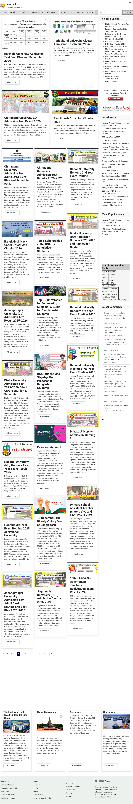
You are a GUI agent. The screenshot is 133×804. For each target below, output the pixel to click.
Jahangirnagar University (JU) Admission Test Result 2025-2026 (16, 315)
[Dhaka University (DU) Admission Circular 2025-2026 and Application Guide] (83, 221)
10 (44, 654)
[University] (70, 12)
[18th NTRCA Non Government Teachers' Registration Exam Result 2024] (83, 568)
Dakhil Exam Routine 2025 (115, 44)
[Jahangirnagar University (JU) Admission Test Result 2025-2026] (17, 298)
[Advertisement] (50, 685)
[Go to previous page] (8, 654)
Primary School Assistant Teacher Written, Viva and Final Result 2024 (81, 510)
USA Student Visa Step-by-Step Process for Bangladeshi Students (48, 381)
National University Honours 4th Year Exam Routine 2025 (82, 311)
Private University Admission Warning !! (82, 435)
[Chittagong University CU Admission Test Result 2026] (25, 102)
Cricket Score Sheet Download (116, 54)
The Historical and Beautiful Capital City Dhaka (15, 715)
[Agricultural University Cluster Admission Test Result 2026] (75, 27)
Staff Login (70, 796)
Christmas (75, 712)
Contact (69, 793)
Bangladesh (41, 741)
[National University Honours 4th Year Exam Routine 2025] (83, 295)
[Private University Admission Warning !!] (83, 420)
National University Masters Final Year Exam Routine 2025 (82, 369)
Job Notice (5, 782)
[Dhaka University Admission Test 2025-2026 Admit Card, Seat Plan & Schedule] (17, 368)
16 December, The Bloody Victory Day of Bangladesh (49, 521)
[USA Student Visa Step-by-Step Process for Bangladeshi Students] (50, 362)
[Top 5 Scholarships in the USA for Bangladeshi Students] (50, 228)
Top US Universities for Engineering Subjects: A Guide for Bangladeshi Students (49, 307)
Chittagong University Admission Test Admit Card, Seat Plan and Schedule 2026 (16, 175)
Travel (78, 12)
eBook (35, 792)
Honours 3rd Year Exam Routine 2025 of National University (17, 530)
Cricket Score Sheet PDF (114, 76)
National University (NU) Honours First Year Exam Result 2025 (16, 467)
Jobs (24, 12)
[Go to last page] (51, 654)
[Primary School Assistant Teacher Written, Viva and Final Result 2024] (83, 493)
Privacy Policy (71, 790)
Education (36, 12)
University (65, 12)
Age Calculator (6, 792)
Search (128, 12)
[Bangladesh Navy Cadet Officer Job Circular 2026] (17, 229)
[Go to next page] (48, 654)
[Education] (42, 12)
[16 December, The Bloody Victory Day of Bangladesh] (50, 505)
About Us (69, 783)
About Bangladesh (47, 712)
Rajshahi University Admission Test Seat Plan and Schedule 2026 (24, 57)
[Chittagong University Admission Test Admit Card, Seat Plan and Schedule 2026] (17, 155)
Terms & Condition (73, 787)
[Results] (17, 12)
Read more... (112, 333)
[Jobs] (27, 12)
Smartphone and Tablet (9, 788)
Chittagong (109, 712)
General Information (8, 785)
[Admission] (56, 12)
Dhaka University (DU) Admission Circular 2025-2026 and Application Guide (82, 240)
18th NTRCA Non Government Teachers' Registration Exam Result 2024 (82, 585)
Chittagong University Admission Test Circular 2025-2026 (49, 173)
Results (13, 12)
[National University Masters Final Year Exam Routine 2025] (83, 353)
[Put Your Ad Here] (116, 109)
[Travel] (82, 12)
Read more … (13, 82)
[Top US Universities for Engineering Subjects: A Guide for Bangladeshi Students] (50, 291)
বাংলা (130, 3)
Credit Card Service (8, 795)
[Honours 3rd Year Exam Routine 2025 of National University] (17, 513)
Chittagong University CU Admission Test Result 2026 (22, 119)
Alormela (12, 4)
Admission (51, 12)
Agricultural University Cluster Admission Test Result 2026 (73, 42)
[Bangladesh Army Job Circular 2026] (75, 102)
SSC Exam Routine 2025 (114, 39)
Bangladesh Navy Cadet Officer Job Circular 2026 (15, 245)
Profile (35, 788)
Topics (35, 782)
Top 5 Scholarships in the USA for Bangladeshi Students (49, 246)
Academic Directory (8, 798)
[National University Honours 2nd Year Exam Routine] (83, 157)
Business (36, 785)
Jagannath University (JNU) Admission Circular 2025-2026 (49, 597)
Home (4, 12)
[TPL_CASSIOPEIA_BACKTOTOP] (129, 800)
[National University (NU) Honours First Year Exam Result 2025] (17, 449)
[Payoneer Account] (50, 434)
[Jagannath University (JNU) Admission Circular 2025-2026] (50, 580)
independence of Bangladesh (47, 541)
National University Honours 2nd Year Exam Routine (82, 172)
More (88, 12)
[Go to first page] (4, 654)
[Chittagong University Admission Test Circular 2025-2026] (50, 156)
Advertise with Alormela (42, 798)
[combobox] (110, 12)
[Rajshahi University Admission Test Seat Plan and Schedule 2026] (25, 34)
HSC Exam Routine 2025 (114, 41)
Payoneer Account (49, 447)
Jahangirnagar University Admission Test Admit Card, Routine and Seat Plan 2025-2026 (15, 601)
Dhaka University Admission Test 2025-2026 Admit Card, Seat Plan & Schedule (15, 387)
